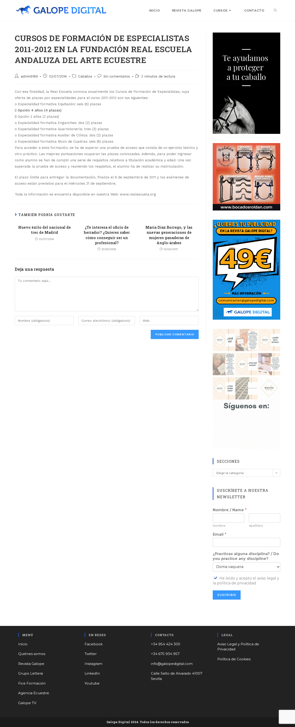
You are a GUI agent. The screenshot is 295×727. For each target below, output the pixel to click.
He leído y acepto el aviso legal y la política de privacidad (246, 580)
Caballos (85, 76)
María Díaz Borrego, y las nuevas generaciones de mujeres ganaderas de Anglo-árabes (168, 235)
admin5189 (29, 76)
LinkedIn (92, 673)
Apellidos (256, 525)
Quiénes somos (31, 654)
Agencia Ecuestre (33, 693)
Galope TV (27, 703)
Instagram (93, 663)
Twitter (91, 654)
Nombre (219, 525)
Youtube (92, 683)
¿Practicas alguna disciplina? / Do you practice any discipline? (246, 556)
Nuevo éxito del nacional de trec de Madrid (44, 230)
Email (219, 534)
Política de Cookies (234, 659)
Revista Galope (31, 663)
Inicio (22, 644)
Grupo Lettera (30, 673)
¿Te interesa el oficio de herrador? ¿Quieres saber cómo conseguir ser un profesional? (107, 235)
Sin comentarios (116, 76)
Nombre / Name (230, 510)
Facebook (94, 644)
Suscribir (226, 595)
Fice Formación (32, 683)
